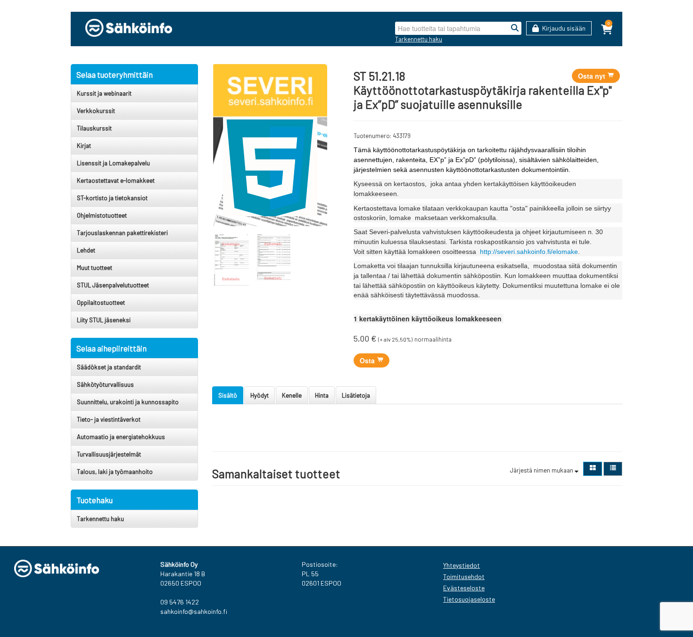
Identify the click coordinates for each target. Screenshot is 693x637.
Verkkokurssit (96, 110)
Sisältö (227, 395)
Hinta (322, 395)
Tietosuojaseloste (469, 599)
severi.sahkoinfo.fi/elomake (537, 251)
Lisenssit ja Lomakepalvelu (113, 163)
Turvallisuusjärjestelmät (109, 454)
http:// (488, 251)
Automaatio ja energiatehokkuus (121, 437)
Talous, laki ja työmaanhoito (115, 471)
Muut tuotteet (94, 267)
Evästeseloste (464, 588)
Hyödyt (259, 395)
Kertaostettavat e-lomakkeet (116, 180)
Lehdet (86, 250)
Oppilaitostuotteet (101, 302)
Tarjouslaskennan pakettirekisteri (122, 233)
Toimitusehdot (464, 576)
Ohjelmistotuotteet (102, 215)
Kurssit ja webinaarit (104, 93)
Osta (368, 360)
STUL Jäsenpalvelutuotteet (113, 285)
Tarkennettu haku (418, 39)
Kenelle (292, 395)
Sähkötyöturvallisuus (105, 384)
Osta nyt (592, 76)
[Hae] (514, 28)
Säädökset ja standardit (109, 367)
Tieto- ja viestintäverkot (108, 419)
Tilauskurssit (94, 128)
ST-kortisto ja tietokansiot (112, 198)
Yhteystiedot (461, 565)
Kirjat (84, 145)
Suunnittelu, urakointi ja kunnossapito (128, 402)
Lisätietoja (356, 395)
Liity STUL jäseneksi (104, 320)
